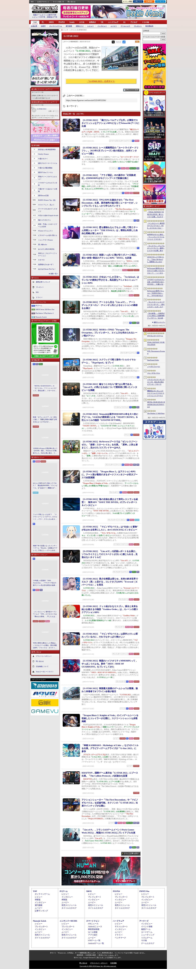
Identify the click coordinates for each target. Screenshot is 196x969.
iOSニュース (93, 924)
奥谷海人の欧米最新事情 (47, 149)
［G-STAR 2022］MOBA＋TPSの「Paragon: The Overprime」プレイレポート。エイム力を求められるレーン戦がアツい (109, 332)
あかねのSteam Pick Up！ (47, 269)
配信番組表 (149, 26)
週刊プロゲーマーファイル (47, 163)
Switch (71, 22)
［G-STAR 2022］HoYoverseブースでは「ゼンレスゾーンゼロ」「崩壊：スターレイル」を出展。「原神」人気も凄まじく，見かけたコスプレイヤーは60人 (110, 444)
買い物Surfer (42, 244)
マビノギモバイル (153, 373)
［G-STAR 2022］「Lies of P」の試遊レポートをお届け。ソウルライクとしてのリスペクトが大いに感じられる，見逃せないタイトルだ (110, 554)
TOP (35, 22)
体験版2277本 (52, 17)
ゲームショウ (125, 26)
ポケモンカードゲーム (155, 336)
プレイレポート (94, 897)
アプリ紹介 (92, 935)
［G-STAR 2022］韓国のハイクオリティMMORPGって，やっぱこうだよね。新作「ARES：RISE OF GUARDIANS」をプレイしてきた (109, 664)
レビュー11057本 (38, 17)
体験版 (37, 899)
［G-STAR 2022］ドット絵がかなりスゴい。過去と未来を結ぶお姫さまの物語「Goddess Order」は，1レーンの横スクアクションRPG (110, 609)
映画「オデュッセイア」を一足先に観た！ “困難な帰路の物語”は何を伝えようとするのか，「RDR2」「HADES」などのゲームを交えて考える (45, 419)
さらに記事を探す (131, 853)
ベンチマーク (120, 938)
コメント (118, 42)
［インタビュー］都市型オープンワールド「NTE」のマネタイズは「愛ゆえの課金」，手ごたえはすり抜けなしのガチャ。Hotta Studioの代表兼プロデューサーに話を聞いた (45, 614)
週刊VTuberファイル (45, 172)
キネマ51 (41, 260)
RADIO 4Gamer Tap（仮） (47, 200)
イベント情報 (146, 926)
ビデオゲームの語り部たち (47, 235)
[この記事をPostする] (113, 42)
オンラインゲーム (55, 26)
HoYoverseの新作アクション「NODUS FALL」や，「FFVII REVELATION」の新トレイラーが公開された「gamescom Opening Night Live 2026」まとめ (155, 293)
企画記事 (34, 26)
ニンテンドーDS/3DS (68, 921)
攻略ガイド (80, 26)
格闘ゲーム (146, 929)
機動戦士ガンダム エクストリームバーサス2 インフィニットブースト (155, 393)
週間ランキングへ (159, 322)
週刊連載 (69, 26)
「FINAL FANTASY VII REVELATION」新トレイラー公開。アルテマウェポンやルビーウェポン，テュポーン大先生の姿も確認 (156, 214)
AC (124, 22)
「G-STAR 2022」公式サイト (101, 81)
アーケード (144, 921)
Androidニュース (95, 926)
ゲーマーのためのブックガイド (47, 210)
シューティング (147, 935)
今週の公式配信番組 (45, 168)
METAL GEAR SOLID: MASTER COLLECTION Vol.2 (156, 404)
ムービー (114, 26)
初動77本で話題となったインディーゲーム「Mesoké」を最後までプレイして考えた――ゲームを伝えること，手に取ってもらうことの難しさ (45, 548)
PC (43, 22)
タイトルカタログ (69, 908)
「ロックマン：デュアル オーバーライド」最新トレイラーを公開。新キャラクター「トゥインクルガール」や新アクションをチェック (156, 248)
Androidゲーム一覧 (96, 943)
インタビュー (102, 26)
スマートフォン (92, 921)
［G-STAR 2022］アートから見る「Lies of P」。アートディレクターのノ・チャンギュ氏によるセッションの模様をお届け (110, 305)
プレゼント (138, 26)
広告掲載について (42, 666)
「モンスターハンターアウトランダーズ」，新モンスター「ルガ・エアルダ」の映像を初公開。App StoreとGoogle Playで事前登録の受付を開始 (156, 304)
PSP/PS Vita (144, 891)
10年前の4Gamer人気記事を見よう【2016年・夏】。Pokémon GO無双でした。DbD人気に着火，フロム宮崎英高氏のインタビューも (45, 450)
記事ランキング (41, 911)
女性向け (92, 22)
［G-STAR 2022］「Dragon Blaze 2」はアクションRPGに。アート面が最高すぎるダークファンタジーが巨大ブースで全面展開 (110, 474)
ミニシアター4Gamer (45, 240)
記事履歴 (149, 1)
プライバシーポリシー (44, 656)
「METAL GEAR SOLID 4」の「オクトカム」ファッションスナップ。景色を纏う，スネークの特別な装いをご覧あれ (45, 388)
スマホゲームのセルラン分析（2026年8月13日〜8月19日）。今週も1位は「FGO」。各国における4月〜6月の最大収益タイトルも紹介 (156, 282)
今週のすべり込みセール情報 (47, 190)
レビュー (90, 26)
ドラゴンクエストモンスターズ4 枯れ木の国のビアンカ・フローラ (156, 382)
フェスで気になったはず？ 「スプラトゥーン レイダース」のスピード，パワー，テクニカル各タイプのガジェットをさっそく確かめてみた (45, 517)
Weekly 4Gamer (43, 154)
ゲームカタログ (147, 943)
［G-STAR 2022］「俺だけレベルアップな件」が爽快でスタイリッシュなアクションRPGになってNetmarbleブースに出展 (110, 123)
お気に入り (138, 1)
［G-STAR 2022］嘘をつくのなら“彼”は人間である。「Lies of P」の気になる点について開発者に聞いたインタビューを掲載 (109, 387)
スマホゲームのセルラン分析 (47, 184)
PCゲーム (39, 305)
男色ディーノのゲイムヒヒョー (47, 178)
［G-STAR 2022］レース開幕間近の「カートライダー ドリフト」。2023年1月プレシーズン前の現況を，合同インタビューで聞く (110, 150)
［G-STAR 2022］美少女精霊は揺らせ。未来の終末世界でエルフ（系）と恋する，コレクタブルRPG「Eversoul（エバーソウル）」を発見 (110, 582)
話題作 (43, 26)
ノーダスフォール (153, 366)
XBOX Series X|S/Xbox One (45, 309)
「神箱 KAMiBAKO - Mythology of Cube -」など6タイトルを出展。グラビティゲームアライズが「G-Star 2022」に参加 (110, 748)
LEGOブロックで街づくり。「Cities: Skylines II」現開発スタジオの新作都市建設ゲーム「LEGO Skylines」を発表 (156, 259)
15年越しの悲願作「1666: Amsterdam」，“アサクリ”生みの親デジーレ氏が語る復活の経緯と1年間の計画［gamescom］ (45, 583)
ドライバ (39, 297)
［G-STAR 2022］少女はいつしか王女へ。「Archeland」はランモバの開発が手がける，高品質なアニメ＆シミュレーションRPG (110, 280)
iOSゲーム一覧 (94, 940)
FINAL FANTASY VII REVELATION (156, 343)
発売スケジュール (69, 905)
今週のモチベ (43, 159)
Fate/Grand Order (153, 360)
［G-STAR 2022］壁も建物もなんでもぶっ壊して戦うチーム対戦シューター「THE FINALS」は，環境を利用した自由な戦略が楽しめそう (110, 230)
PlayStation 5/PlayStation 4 (45, 313)
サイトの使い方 (58, 2)
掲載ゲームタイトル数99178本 (44, 15)
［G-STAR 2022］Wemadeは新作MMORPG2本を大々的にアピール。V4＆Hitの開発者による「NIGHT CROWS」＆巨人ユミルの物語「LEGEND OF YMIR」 (110, 417)
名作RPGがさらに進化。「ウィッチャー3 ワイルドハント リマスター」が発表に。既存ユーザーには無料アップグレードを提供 (156, 237)
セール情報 (92, 932)
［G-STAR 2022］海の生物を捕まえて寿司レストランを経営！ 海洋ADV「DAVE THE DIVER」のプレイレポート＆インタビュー (110, 502)
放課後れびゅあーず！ (46, 264)
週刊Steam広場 (43, 195)
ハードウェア (113, 22)
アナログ (133, 22)
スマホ (81, 22)
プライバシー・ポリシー (98, 963)
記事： (51, 111)
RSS (32, 2)
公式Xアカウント (43, 2)
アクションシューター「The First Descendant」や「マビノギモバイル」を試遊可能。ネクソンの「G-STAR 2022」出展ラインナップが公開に (110, 803)
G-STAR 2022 (41, 109)
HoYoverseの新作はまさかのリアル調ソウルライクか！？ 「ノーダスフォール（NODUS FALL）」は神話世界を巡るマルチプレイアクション (156, 270)
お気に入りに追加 (132, 90)
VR (102, 22)
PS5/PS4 (62, 22)
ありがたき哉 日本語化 (46, 249)
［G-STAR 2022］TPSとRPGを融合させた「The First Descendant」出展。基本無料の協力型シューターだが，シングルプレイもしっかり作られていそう (110, 203)
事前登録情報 (93, 929)
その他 (144, 940)
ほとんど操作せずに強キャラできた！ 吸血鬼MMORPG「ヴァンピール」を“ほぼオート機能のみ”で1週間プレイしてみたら (45, 485)
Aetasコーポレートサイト (45, 671)
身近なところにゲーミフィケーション (47, 254)
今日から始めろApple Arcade (48, 215)
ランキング (160, 1)
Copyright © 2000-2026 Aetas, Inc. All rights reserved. (98, 966)
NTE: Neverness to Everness (156, 352)
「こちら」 (111, 955)
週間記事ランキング (43, 282)
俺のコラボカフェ (44, 220)
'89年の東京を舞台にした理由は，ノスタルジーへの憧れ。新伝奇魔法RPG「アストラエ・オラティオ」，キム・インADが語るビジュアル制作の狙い (45, 645)
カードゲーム (146, 932)
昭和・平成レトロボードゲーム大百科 (47, 225)
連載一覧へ (54, 273)
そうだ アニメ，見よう (46, 205)
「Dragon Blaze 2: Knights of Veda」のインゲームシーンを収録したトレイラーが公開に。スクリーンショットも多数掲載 (110, 718)
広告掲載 (113, 963)
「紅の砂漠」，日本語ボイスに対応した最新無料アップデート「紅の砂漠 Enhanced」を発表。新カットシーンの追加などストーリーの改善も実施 (156, 315)
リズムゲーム (146, 938)
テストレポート (121, 926)
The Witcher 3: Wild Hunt (155, 413)
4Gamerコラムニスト (45, 231)
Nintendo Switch (41, 317)
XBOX (51, 22)
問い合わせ (71, 2)
